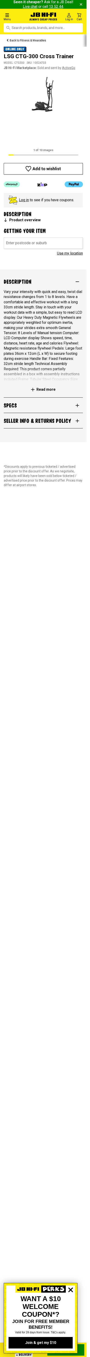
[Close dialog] (70, 1305)
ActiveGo (68, 68)
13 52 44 (56, 6)
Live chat (30, 6)
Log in (24, 200)
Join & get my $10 (40, 1342)
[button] (15, 16)
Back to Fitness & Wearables (28, 40)
